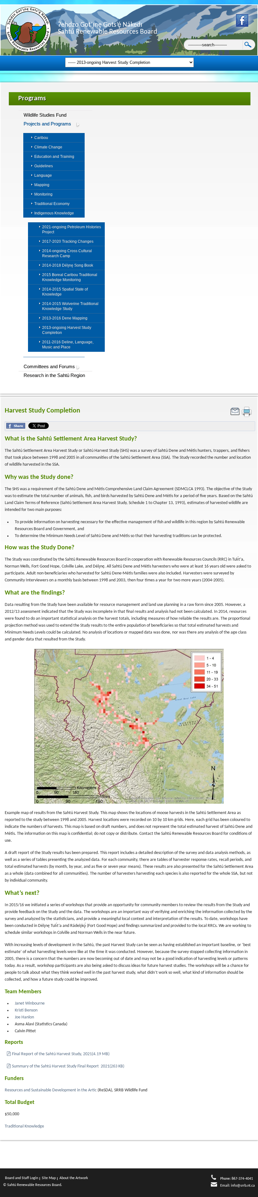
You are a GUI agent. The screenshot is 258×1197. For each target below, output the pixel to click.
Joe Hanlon (24, 1017)
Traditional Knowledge (25, 1126)
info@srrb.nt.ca (243, 1186)
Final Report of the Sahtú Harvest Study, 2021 (60, 1054)
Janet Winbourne (30, 1003)
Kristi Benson (26, 1010)
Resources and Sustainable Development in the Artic (51, 1090)
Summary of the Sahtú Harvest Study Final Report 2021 (68, 1066)
